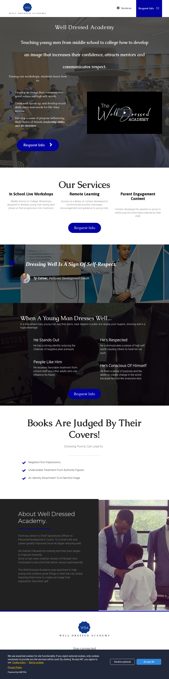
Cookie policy (19, 662)
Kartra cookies (36, 662)
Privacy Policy (15, 667)
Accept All (149, 661)
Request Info (146, 8)
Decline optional (122, 661)
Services (126, 8)
